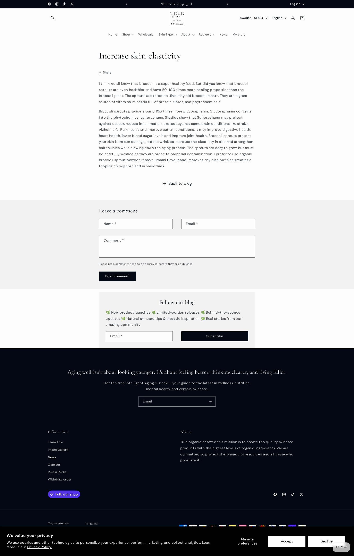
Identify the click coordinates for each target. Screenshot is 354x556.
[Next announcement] (227, 4)
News (52, 457)
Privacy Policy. (39, 547)
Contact (54, 465)
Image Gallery (58, 450)
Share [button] (107, 72)
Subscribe (214, 336)
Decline (326, 541)
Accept (287, 541)
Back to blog (180, 183)
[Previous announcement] (126, 4)
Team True (55, 442)
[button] (52, 18)
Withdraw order (59, 480)
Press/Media (57, 472)
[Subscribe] (211, 402)
